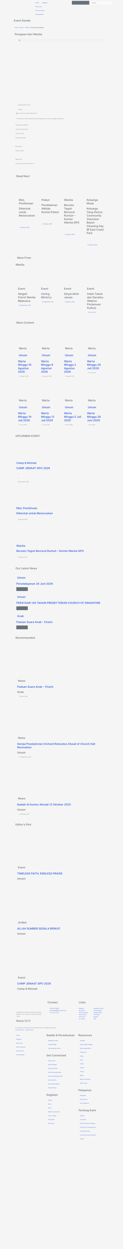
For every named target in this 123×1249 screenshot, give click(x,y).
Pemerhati (51, 1123)
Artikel (82, 1064)
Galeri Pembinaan (85, 1079)
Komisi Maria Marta (53, 1084)
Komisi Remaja (52, 1064)
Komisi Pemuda (52, 1068)
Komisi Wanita (52, 1080)
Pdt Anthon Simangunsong (88, 1127)
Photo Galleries (84, 1103)
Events (22, 27)
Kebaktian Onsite (53, 1040)
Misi (19, 508)
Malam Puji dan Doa (54, 1112)
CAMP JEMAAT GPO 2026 (33, 468)
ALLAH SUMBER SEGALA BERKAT (38, 928)
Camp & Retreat (26, 463)
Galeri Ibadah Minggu (86, 1044)
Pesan (82, 1056)
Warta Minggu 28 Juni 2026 (94, 417)
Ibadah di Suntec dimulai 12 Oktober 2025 (44, 804)
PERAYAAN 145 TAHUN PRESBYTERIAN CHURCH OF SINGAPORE (58, 602)
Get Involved (20, 1051)
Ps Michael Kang (85, 1131)
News (49, 1108)
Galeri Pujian (83, 1083)
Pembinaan (30, 508)
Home (37, 3)
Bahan (82, 1075)
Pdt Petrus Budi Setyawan (87, 1123)
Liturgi (82, 1071)
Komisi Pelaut (52, 1088)
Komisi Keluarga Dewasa (55, 1076)
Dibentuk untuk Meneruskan (34, 513)
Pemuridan (51, 1119)
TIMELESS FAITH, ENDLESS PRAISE (39, 873)
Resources (38, 6)
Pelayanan (83, 1095)
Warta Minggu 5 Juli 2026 (72, 417)
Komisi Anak (51, 1060)
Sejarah (82, 1115)
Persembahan (39, 14)
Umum (23, 355)
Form (81, 1060)
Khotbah (82, 1040)
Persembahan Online (54, 1048)
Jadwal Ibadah (52, 1044)
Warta (50, 1104)
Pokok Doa (83, 1052)
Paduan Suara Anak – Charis (34, 622)
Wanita (27, 27)
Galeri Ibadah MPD (85, 1048)
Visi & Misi (83, 1119)
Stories (82, 1067)
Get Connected (39, 10)
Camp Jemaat (52, 1115)
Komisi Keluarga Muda (54, 1072)
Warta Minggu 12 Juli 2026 (47, 417)
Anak (20, 616)
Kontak (82, 1139)
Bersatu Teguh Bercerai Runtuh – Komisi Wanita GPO (50, 551)
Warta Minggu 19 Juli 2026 (24, 417)
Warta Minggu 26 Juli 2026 (94, 365)
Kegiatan (44, 3)
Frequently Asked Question (88, 1135)
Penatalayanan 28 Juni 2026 (34, 583)
